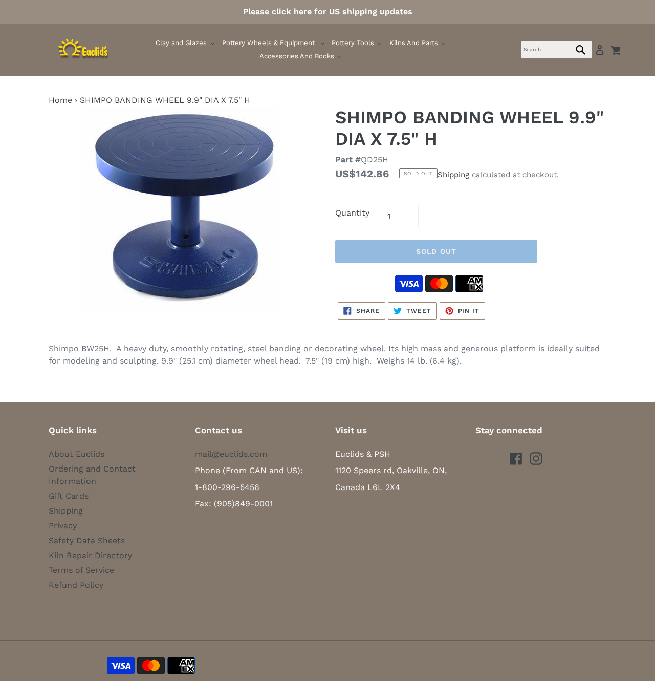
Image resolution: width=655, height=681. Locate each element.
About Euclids (76, 454)
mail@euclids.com (231, 454)
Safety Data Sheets (87, 540)
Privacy (63, 525)
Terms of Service (81, 570)
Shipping (453, 174)
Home (60, 100)
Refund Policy (76, 585)
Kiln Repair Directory (90, 555)
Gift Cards (69, 496)
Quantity (352, 213)
